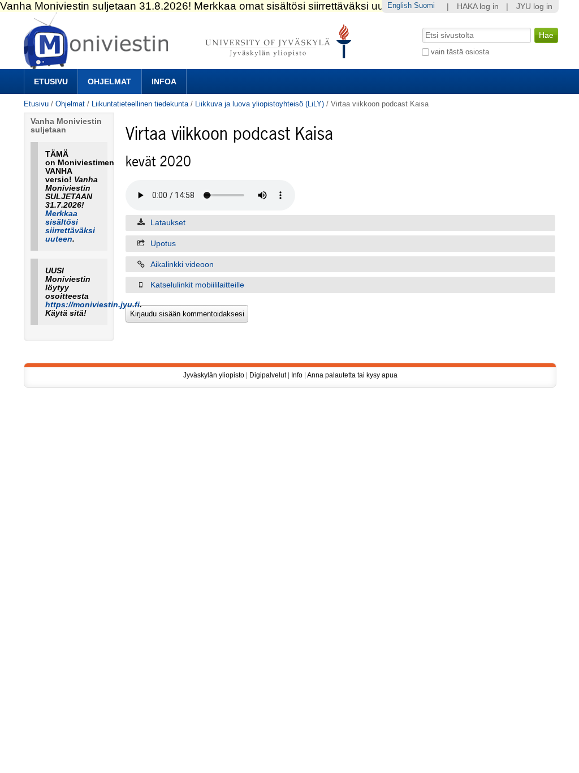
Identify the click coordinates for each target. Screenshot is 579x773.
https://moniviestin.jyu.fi (92, 304)
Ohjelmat (109, 81)
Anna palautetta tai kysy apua (352, 375)
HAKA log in (478, 6)
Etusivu (51, 81)
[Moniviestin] (191, 64)
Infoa (164, 81)
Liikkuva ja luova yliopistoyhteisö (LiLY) (259, 104)
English (399, 5)
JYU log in (534, 6)
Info (297, 375)
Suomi (424, 5)
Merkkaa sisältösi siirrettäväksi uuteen (70, 226)
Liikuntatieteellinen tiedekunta (140, 104)
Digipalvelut (267, 375)
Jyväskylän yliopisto (213, 375)
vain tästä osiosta (460, 52)
